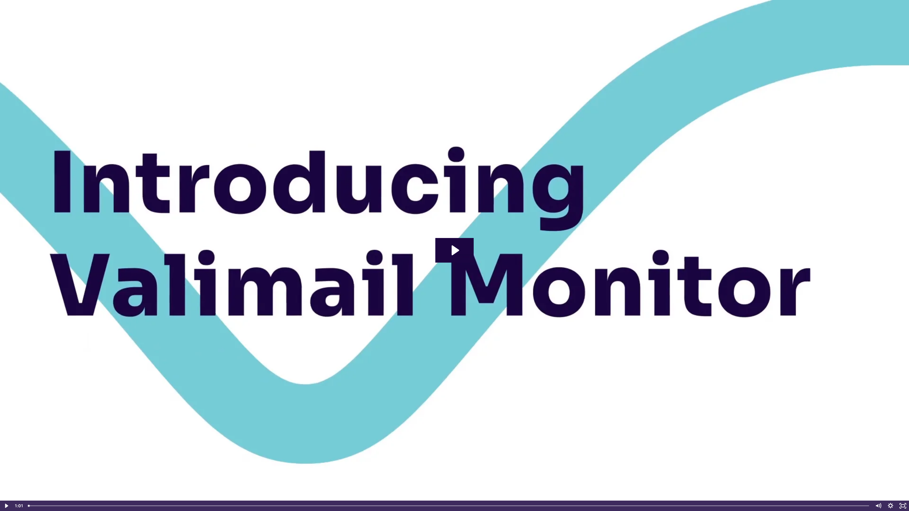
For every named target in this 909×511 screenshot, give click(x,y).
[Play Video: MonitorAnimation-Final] (454, 250)
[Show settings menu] (890, 506)
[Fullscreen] (903, 506)
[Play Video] (6, 506)
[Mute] (878, 506)
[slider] (449, 506)
